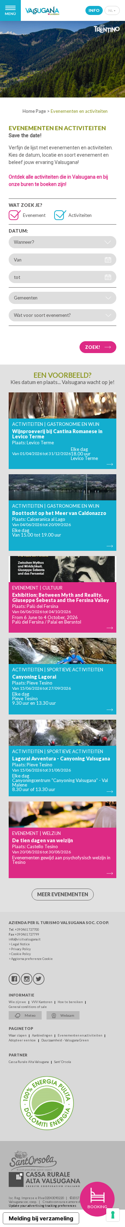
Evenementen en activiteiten (80, 1035)
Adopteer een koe (22, 1040)
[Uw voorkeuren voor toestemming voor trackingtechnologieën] (112, 1214)
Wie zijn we (18, 1002)
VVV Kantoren (42, 1002)
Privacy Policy (21, 949)
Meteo (29, 1015)
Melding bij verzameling (41, 1218)
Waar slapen (18, 1035)
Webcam (67, 1015)
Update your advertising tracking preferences (42, 1206)
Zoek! (92, 347)
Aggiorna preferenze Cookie (32, 959)
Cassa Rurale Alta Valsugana (29, 1062)
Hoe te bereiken (70, 1002)
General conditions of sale (28, 1007)
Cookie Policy (21, 954)
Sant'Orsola (62, 1062)
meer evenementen (62, 894)
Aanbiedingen (42, 1035)
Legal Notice (20, 944)
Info (94, 10)
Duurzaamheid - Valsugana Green (65, 1040)
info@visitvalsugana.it (25, 939)
